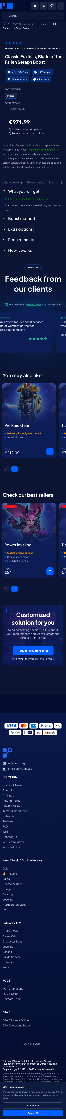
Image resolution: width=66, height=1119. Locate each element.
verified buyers (34, 304)
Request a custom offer (33, 650)
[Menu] (10, 6)
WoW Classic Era (22, 24)
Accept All (33, 1113)
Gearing (42, 24)
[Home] (5, 24)
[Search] (6, 47)
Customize (33, 1105)
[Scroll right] (61, 182)
